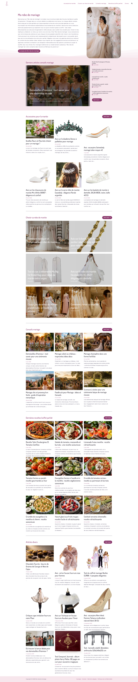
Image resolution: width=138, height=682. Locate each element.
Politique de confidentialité (105, 679)
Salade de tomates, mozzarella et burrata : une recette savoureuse (102, 70)
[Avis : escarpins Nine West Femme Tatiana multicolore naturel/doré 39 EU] (98, 600)
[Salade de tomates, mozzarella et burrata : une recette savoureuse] (69, 430)
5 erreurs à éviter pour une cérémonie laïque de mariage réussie (95, 392)
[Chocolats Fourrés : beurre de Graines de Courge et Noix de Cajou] (40, 553)
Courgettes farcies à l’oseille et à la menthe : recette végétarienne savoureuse (102, 92)
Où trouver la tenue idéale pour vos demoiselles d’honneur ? (38, 649)
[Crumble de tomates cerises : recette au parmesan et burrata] (98, 466)
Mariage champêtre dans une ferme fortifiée (95, 355)
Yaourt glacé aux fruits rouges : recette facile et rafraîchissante (67, 517)
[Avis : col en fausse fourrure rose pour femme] (69, 558)
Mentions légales (92, 679)
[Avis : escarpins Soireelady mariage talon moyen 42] (97, 132)
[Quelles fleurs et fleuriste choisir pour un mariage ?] (40, 129)
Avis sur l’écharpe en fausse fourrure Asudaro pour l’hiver (66, 616)
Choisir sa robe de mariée (85, 3)
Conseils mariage (101, 3)
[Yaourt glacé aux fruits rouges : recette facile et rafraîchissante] (69, 504)
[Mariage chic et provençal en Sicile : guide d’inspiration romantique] (40, 380)
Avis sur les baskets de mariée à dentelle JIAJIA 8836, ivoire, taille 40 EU (97, 192)
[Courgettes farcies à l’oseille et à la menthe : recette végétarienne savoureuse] (69, 466)
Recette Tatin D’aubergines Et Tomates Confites (37, 443)
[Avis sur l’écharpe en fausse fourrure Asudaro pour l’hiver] (69, 600)
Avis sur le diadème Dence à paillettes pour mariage (66, 140)
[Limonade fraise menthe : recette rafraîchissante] (98, 430)
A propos (78, 679)
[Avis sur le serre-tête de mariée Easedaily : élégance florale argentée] (68, 175)
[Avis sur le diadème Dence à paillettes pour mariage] (69, 128)
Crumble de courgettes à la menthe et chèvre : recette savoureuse (36, 519)
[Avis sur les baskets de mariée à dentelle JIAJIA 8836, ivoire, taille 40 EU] (97, 175)
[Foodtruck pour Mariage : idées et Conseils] (69, 380)
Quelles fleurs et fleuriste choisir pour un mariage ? (38, 142)
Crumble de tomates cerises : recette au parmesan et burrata (96, 479)
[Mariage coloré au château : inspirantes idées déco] (69, 342)
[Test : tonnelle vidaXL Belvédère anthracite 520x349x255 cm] (98, 638)
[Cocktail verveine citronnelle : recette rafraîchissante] (98, 504)
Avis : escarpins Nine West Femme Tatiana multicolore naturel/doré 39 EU (94, 618)
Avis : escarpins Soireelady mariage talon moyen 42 (94, 148)
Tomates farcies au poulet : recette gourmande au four (100, 84)
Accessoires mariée (70, 3)
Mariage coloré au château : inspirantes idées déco (65, 355)
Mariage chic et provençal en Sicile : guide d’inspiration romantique (37, 395)
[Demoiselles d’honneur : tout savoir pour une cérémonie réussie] (40, 342)
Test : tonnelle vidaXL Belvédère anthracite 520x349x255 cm (96, 649)
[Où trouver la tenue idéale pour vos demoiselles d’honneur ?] (40, 638)
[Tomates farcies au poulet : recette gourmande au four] (40, 466)
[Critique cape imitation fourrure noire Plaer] (40, 600)
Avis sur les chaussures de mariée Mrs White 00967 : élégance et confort (36, 192)
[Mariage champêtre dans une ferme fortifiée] (98, 342)
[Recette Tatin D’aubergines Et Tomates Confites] (40, 430)
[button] (132, 3)
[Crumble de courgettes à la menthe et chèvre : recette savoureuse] (40, 504)
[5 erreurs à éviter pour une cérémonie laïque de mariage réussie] (98, 379)
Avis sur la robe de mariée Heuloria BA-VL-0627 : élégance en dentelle (83, 275)
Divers (127, 3)
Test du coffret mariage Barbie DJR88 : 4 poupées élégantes (96, 574)
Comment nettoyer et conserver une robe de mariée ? (42, 242)
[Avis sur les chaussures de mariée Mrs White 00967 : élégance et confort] (39, 175)
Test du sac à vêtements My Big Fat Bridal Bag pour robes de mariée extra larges (43, 275)
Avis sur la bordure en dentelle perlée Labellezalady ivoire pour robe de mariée (86, 242)
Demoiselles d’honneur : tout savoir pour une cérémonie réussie (49, 91)
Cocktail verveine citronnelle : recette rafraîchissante (95, 517)
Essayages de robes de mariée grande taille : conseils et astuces (42, 308)
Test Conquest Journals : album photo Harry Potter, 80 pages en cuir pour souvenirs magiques (67, 659)
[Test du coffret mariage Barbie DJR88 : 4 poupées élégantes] (97, 558)
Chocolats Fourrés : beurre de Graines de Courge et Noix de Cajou (37, 566)
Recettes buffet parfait (115, 3)
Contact (84, 679)
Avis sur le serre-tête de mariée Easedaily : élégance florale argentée (67, 192)
